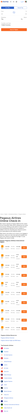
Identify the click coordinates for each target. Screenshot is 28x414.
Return (25, 17)
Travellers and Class (6, 23)
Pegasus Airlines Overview (7, 337)
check (24, 247)
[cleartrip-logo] (5, 2)
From (2, 11)
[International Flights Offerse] (16, 2)
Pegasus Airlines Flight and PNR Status (10, 340)
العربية (22, 1)
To (26, 11)
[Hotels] (13, 2)
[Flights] (10, 2)
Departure (3, 17)
